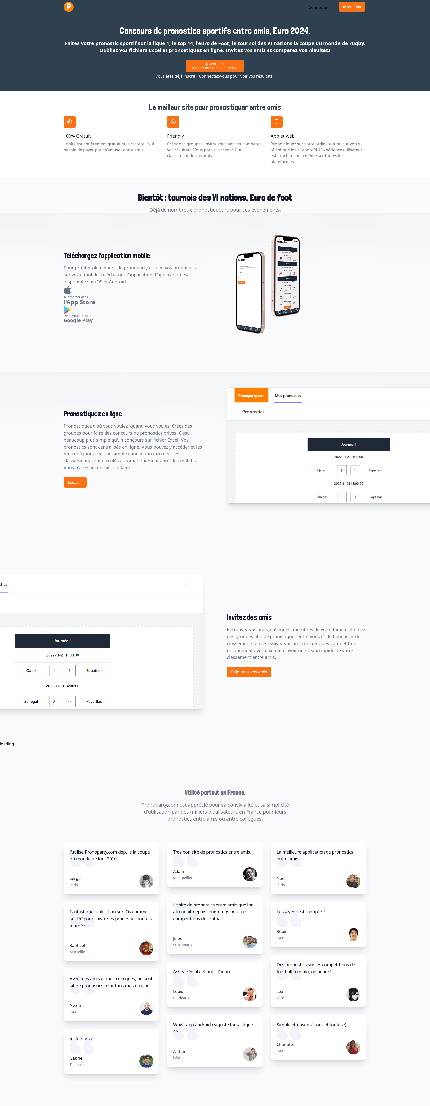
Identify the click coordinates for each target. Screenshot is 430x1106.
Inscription (352, 6)
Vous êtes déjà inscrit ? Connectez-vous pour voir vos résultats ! (215, 76)
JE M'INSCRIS (215, 66)
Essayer (75, 482)
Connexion (319, 7)
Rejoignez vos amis (249, 672)
